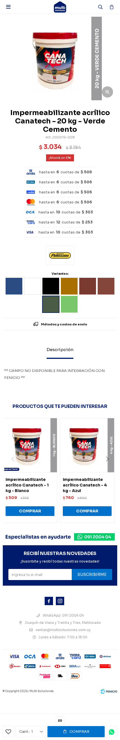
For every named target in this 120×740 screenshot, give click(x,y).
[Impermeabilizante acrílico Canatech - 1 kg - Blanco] (30, 445)
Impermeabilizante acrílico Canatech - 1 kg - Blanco (27, 485)
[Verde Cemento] (50, 304)
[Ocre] (69, 286)
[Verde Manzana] (69, 304)
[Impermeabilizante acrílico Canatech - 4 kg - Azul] (87, 445)
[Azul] (14, 286)
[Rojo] (87, 286)
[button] (109, 470)
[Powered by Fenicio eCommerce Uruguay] (108, 691)
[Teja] (106, 286)
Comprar (79, 731)
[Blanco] (32, 286)
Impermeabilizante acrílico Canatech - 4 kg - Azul (85, 485)
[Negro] (50, 286)
